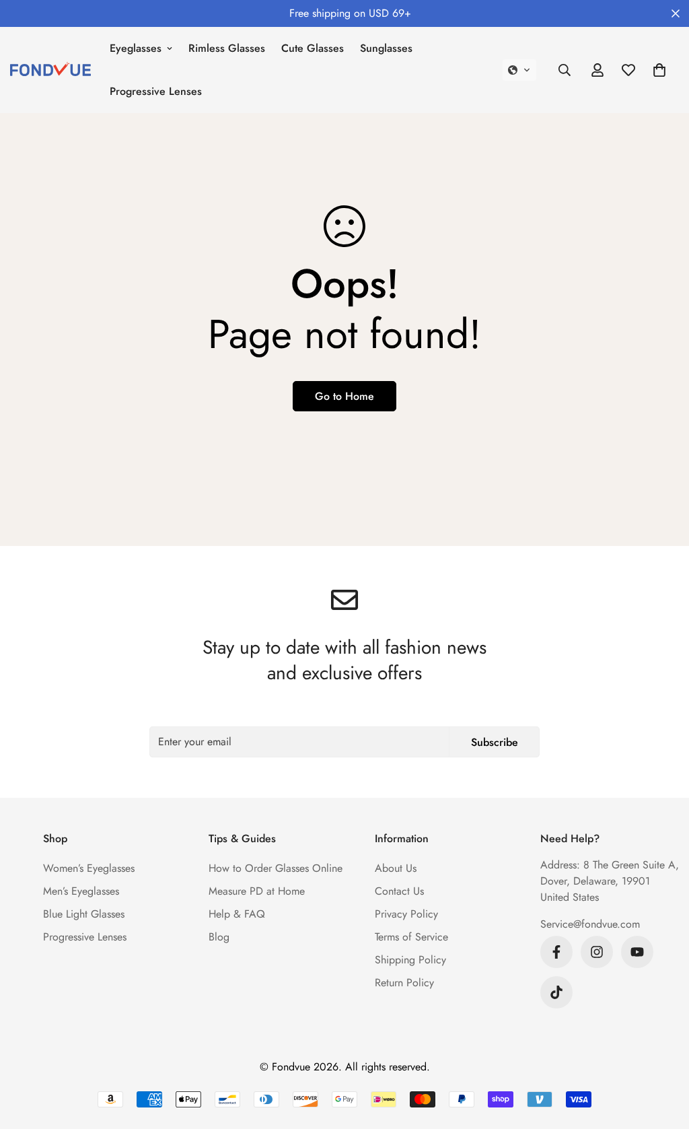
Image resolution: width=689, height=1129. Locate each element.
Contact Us (399, 891)
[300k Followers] (556, 952)
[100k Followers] (597, 952)
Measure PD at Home (257, 891)
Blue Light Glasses (83, 914)
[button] (519, 70)
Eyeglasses (135, 48)
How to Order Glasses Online (275, 868)
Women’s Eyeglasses (89, 868)
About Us (395, 868)
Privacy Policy (406, 914)
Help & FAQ (237, 914)
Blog (219, 937)
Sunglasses (386, 48)
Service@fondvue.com (590, 924)
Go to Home (344, 396)
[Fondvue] (50, 70)
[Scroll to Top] (662, 1055)
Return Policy (404, 982)
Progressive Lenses (156, 91)
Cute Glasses (312, 48)
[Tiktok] (556, 992)
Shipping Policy (410, 959)
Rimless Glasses (226, 48)
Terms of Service (411, 937)
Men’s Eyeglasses (81, 891)
